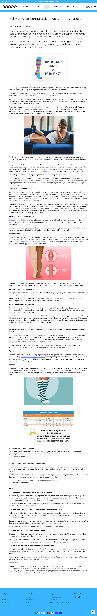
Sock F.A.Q (29, 602)
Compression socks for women (20, 220)
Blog (47, 7)
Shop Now (36, 7)
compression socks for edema (36, 107)
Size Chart (70, 7)
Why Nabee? (30, 599)
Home (25, 7)
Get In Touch (6, 605)
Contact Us (57, 7)
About (28, 597)
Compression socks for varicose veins (33, 242)
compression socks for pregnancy (41, 171)
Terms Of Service (55, 597)
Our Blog (4, 602)
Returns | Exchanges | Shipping (60, 602)
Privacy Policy (54, 599)
